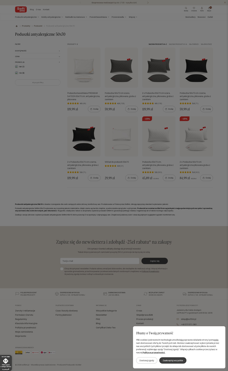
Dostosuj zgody (146, 360)
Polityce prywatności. (154, 352)
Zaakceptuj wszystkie (173, 360)
